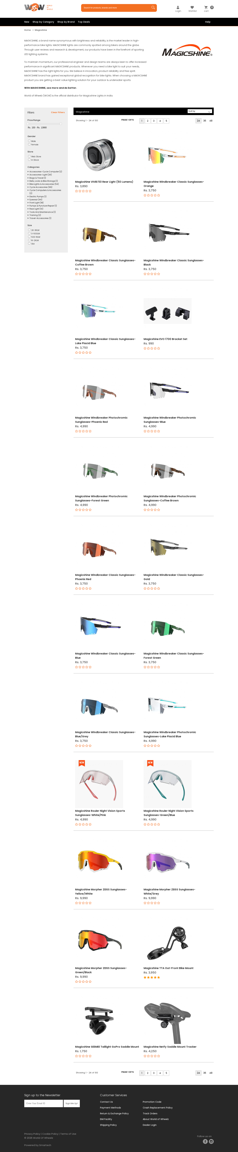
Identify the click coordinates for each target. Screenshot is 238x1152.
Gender (32, 136)
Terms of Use (68, 1133)
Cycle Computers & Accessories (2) (45, 192)
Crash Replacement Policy (158, 1107)
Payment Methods (110, 1107)
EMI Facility (106, 1119)
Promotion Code (152, 1101)
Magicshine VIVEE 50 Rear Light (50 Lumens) (104, 182)
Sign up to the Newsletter (42, 1095)
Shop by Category (43, 21)
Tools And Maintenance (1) (42, 212)
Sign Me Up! (72, 1103)
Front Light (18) (36, 202)
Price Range (34, 120)
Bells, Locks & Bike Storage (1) (43, 181)
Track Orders (150, 1113)
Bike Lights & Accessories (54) (44, 184)
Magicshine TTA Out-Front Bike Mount (168, 968)
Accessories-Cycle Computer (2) (45, 171)
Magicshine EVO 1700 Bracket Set (165, 339)
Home (27, 30)
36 (204, 120)
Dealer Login (150, 1125)
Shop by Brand (66, 21)
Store (30, 151)
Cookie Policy (50, 1133)
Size (30, 225)
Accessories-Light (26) (40, 174)
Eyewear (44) (35, 199)
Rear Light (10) (36, 208)
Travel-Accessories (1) (40, 218)
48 (210, 120)
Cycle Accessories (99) (40, 187)
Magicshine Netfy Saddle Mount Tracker (170, 1047)
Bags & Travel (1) (37, 178)
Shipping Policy (108, 1125)
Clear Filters (58, 112)
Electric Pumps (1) (37, 196)
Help (207, 21)
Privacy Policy (32, 1133)
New (26, 21)
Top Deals (84, 21)
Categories (34, 167)
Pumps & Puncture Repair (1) (43, 205)
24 (198, 120)
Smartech (45, 1145)
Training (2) (35, 215)
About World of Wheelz (156, 1119)
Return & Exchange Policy (114, 1113)
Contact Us (106, 1101)
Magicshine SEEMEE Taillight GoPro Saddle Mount (107, 1047)
